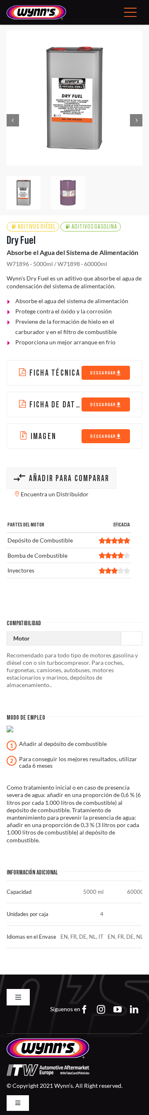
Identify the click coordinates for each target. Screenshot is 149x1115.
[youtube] (117, 1009)
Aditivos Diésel (37, 227)
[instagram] (101, 1009)
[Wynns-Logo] (36, 7)
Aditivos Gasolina (94, 227)
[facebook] (84, 1009)
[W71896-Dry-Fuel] (74, 98)
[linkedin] (134, 1009)
